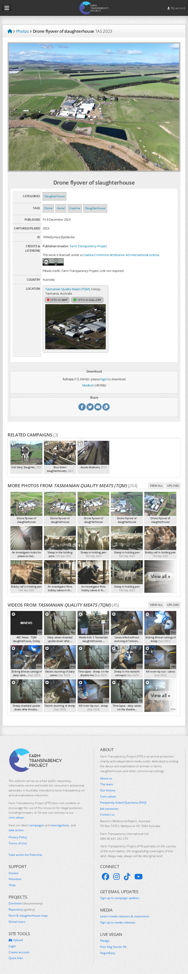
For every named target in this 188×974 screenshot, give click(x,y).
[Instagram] (116, 876)
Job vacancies (109, 809)
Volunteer (15, 879)
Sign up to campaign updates (120, 898)
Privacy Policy (18, 837)
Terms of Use (18, 843)
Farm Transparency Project (88, 246)
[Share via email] (98, 407)
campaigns (36, 825)
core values (16, 817)
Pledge (104, 941)
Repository (22, 910)
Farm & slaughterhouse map (28, 916)
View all (156, 485)
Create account (19, 952)
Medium (88, 385)
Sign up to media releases (117, 922)
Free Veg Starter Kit (113, 947)
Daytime (74, 208)
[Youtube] (138, 876)
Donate (14, 873)
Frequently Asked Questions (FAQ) (123, 803)
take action (16, 830)
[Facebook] (105, 876)
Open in (58, 300)
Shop (12, 885)
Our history (107, 790)
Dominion (26, 903)
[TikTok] (127, 876)
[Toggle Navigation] (7, 8)
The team (106, 784)
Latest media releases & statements (124, 916)
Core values (108, 796)
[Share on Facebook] (82, 407)
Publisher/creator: (56, 246)
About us (106, 778)
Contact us (107, 815)
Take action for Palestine (25, 855)
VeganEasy (107, 953)
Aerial (61, 208)
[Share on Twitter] (90, 407)
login (103, 379)
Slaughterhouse (54, 196)
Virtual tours (17, 922)
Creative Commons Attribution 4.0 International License (120, 255)
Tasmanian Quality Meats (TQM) (67, 289)
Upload (173, 485)
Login (12, 946)
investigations (59, 825)
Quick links (16, 958)
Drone (48, 208)
